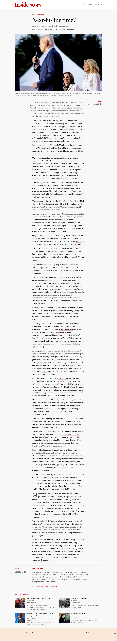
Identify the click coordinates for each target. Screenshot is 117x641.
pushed (79, 241)
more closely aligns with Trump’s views (67, 225)
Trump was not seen (64, 254)
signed (75, 167)
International (38, 14)
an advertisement (68, 359)
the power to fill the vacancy (70, 456)
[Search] (101, 7)
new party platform (75, 217)
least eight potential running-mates (62, 499)
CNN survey (63, 378)
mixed (44, 371)
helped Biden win (66, 329)
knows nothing (41, 238)
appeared (72, 257)
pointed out (51, 411)
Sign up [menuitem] (97, 4)
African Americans (71, 298)
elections (40, 586)
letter (82, 175)
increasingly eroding (71, 365)
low (59, 354)
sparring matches (77, 172)
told (66, 335)
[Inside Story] (29, 5)
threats (39, 111)
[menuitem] (101, 4)
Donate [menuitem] (90, 4)
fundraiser (36, 511)
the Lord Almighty (59, 403)
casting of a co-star (76, 511)
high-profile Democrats (46, 326)
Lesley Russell (38, 29)
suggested (73, 477)
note (55, 289)
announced (58, 158)
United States (54, 586)
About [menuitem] (84, 4)
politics (46, 586)
